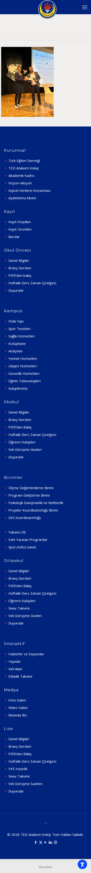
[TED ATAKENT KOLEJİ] (47, 7)
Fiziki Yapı (16, 321)
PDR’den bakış (19, 275)
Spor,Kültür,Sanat (22, 547)
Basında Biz (17, 715)
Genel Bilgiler (18, 260)
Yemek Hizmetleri (22, 358)
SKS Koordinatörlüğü (24, 517)
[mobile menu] (85, 7)
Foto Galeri (17, 700)
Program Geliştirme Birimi (29, 495)
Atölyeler (15, 351)
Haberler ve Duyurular (26, 654)
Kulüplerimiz (18, 388)
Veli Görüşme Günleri (25, 449)
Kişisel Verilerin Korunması (29, 190)
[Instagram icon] (55, 842)
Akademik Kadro (21, 175)
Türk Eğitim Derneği (24, 160)
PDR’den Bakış (20, 427)
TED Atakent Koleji (23, 168)
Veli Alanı (15, 668)
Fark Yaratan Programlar (28, 539)
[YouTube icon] (45, 842)
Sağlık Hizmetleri (21, 336)
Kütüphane (17, 343)
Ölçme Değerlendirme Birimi (30, 487)
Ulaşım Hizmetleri (22, 366)
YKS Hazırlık (17, 768)
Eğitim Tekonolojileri (24, 381)
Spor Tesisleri (19, 328)
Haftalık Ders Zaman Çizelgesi (32, 282)
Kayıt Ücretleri (20, 229)
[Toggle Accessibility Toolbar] (82, 864)
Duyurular (16, 290)
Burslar (14, 236)
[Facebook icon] (36, 842)
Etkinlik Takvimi (20, 676)
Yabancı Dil (16, 532)
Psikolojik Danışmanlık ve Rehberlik (35, 502)
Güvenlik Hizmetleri (23, 373)
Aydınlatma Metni (22, 198)
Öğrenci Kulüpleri (21, 442)
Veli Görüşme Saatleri (25, 783)
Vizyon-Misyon (20, 183)
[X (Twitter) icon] (40, 842)
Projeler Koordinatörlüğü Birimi (33, 510)
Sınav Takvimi (19, 608)
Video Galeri (18, 707)
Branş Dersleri (19, 268)
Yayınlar (14, 661)
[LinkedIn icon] (50, 842)
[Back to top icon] (45, 823)
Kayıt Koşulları (19, 221)
